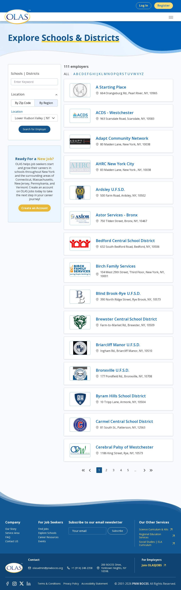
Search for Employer (34, 129)
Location (17, 112)
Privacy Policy (71, 583)
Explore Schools (47, 533)
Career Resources (48, 537)
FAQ (7, 537)
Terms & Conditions (49, 583)
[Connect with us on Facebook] (7, 583)
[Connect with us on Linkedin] (29, 583)
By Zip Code (23, 103)
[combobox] (34, 118)
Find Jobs (43, 529)
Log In (143, 5)
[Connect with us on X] (21, 583)
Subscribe (117, 530)
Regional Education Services (150, 536)
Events (42, 541)
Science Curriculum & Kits (153, 529)
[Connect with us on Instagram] (14, 583)
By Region (46, 103)
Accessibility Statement (94, 583)
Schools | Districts (25, 73)
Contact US (11, 541)
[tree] (34, 113)
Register (163, 5)
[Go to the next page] (145, 470)
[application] (118, 470)
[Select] (53, 118)
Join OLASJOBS (152, 565)
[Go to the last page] (151, 470)
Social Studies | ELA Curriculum (150, 543)
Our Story (10, 529)
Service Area (12, 533)
